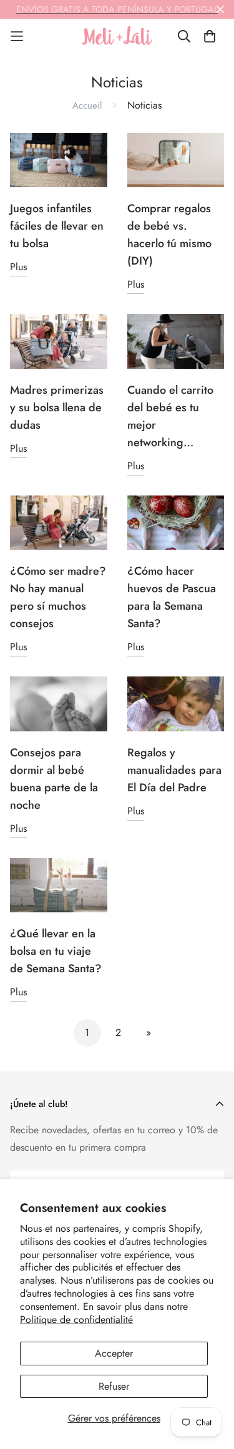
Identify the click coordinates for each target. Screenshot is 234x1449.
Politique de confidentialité (76, 1319)
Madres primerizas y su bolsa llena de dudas (57, 407)
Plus (18, 267)
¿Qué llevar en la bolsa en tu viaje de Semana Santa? (56, 951)
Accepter (114, 1353)
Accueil (87, 105)
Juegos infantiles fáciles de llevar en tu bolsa (57, 225)
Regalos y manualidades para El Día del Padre (174, 770)
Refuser (114, 1386)
